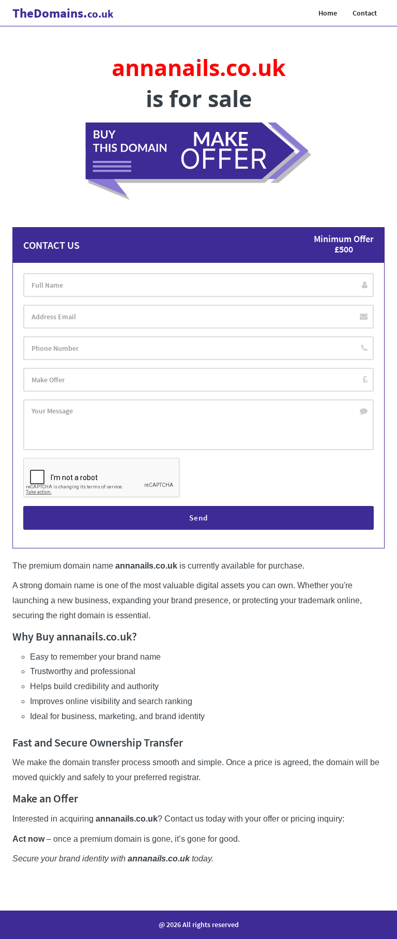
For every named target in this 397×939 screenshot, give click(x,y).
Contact (365, 13)
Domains (63, 13)
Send (198, 518)
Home (327, 13)
